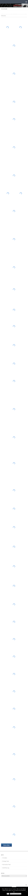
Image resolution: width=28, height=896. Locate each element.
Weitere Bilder (6, 845)
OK (8, 893)
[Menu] (26, 2)
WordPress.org (5, 868)
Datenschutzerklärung (16, 893)
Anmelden (4, 858)
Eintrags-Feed (5, 861)
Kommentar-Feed (6, 864)
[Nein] (26, 891)
